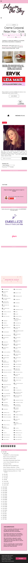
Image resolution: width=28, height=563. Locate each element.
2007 (3, 518)
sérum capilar (6, 420)
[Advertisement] (14, 262)
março (5, 481)
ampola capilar (7, 311)
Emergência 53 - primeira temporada (11, 454)
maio (5, 477)
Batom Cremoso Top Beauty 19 (9, 456)
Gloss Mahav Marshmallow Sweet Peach (11, 460)
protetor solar (7, 384)
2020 (3, 496)
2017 (3, 501)
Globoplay (17, 299)
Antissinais (6, 289)
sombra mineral (19, 414)
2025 (3, 487)
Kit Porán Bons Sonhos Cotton (9, 458)
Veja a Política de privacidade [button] (8, 561)
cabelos (5, 320)
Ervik (23, 34)
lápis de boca (18, 364)
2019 (3, 497)
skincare (19, 37)
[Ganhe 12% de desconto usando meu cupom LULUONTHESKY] (14, 241)
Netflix (17, 306)
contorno (5, 325)
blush (16, 314)
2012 (3, 510)
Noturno (9, 46)
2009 (3, 515)
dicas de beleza (7, 335)
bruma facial (18, 316)
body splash (6, 316)
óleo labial (6, 439)
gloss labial (6, 355)
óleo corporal (18, 437)
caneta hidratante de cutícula (17, 319)
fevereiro (5, 483)
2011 (3, 511)
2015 (3, 504)
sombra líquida (7, 414)
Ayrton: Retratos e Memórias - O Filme (11, 467)
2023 (3, 490)
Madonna (17, 302)
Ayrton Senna (18, 289)
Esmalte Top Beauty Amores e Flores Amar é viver (13, 469)
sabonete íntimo (19, 400)
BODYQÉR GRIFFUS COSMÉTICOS (10, 465)
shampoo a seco (19, 402)
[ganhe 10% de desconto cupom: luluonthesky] (14, 229)
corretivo (17, 325)
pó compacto (18, 390)
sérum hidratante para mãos (18, 423)
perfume (5, 377)
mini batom (17, 366)
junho (5, 476)
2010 (3, 513)
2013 (3, 508)
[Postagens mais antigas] (20, 116)
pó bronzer (6, 390)
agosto (5, 453)
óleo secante (18, 439)
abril (5, 479)
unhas (5, 432)
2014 (3, 506)
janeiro (5, 484)
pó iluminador (6, 393)
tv (4, 430)
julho (5, 474)
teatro (17, 428)
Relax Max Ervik (11, 37)
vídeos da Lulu (18, 432)
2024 (3, 488)
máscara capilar (7, 372)
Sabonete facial (19, 309)
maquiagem (6, 366)
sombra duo (6, 412)
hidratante (5, 35)
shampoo (5, 402)
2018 (3, 499)
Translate (12, 166)
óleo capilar (6, 437)
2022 (3, 492)
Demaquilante (18, 296)
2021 (3, 494)
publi (16, 387)
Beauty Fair (18, 292)
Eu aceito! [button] (21, 558)
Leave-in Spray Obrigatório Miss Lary (11, 462)
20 (20, 102)
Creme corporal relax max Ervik (12, 34)
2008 (3, 517)
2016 (3, 503)
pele (23, 35)
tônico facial (18, 430)
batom (5, 314)
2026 (3, 451)
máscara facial (19, 372)
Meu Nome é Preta (7, 463)
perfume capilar (19, 377)
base (16, 311)
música (5, 375)
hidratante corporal (15, 35)
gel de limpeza (6, 352)
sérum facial (6, 424)
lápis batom (6, 364)
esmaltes (5, 342)
